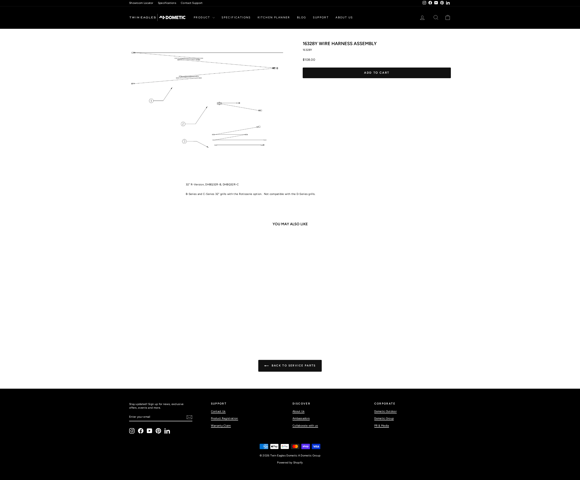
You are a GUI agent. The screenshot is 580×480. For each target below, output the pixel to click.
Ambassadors (301, 418)
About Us (344, 17)
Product (202, 17)
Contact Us (218, 411)
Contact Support (192, 3)
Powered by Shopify (290, 462)
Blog (301, 17)
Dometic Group (384, 418)
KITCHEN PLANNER (274, 17)
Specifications (167, 3)
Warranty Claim (221, 425)
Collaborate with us (305, 425)
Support (321, 17)
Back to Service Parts (293, 365)
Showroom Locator (141, 3)
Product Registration (224, 418)
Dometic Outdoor (385, 411)
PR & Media (381, 425)
